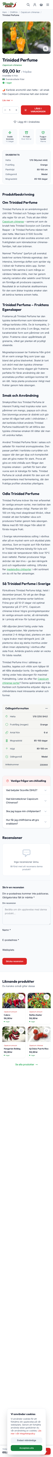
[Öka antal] (16, 110)
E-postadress (10, 939)
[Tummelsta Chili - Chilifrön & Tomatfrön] (9, 4)
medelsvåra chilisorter (19, 569)
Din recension (9, 903)
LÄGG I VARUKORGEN (38, 110)
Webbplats (8, 949)
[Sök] (28, 5)
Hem (4, 12)
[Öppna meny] (48, 5)
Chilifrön (14, 12)
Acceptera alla (26, 1448)
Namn (6, 929)
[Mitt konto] (35, 5)
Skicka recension (14, 961)
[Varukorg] (41, 5)
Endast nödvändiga (26, 1440)
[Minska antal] (5, 110)
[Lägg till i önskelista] (21, 997)
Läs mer (6, 100)
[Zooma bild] (45, 48)
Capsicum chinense (30, 12)
